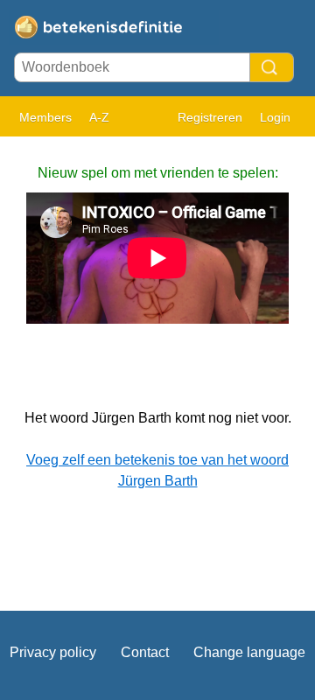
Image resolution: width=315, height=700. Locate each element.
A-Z (99, 117)
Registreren (210, 117)
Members (45, 117)
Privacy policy (53, 652)
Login (275, 117)
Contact (145, 652)
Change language (249, 652)
